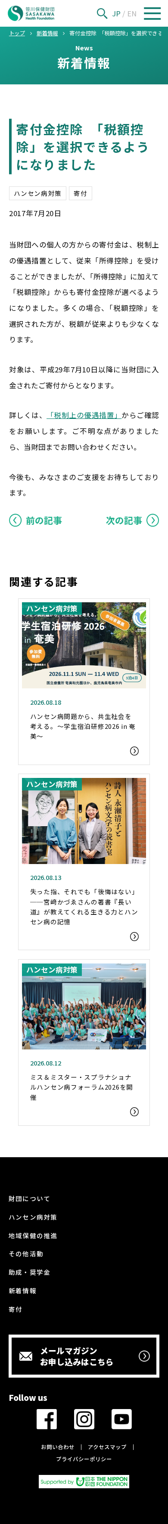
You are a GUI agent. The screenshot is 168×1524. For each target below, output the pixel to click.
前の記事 (44, 520)
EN (132, 13)
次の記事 (124, 520)
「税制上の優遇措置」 (84, 415)
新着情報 (22, 1290)
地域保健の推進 (33, 1235)
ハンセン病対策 (37, 193)
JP (116, 13)
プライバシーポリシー (84, 1459)
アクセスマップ (107, 1447)
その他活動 (26, 1253)
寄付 (80, 193)
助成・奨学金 (29, 1271)
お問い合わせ (58, 1447)
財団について (29, 1198)
